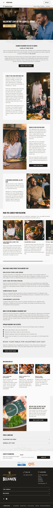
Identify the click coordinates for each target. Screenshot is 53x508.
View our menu (24, 26)
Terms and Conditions (45, 505)
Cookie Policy (23, 505)
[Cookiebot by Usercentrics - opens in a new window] (46, 240)
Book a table (9, 26)
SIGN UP (43, 457)
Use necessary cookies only (26, 267)
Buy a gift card (38, 420)
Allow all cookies (43, 267)
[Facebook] (4, 499)
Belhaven (6, 493)
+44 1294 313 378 (27, 475)
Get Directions (41, 483)
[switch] (20, 258)
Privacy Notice (30, 505)
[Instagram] (6, 499)
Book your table (26, 65)
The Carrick (6, 489)
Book (47, 2)
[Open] (4, 2)
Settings (47, 263)
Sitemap (37, 505)
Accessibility (16, 505)
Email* (22, 455)
